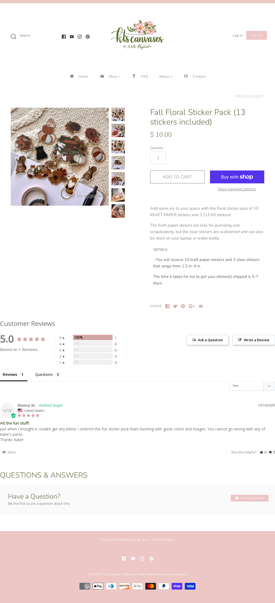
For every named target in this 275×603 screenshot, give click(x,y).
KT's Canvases (110, 574)
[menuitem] (79, 76)
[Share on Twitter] (175, 306)
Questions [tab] (44, 374)
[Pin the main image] (183, 306)
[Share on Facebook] (167, 306)
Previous (244, 96)
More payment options (237, 189)
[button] (263, 452)
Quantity (156, 148)
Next (259, 96)
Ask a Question (252, 498)
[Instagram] (80, 37)
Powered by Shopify (172, 574)
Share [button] (11, 452)
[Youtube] (72, 37)
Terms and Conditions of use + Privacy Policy (137, 539)
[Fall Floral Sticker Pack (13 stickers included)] (60, 157)
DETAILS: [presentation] (160, 249)
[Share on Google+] (192, 306)
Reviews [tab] (10, 374)
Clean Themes (147, 574)
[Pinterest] (88, 37)
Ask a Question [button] (210, 339)
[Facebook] (64, 37)
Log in (238, 35)
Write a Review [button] (256, 339)
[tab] (160, 249)
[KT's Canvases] (137, 11)
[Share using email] (201, 306)
